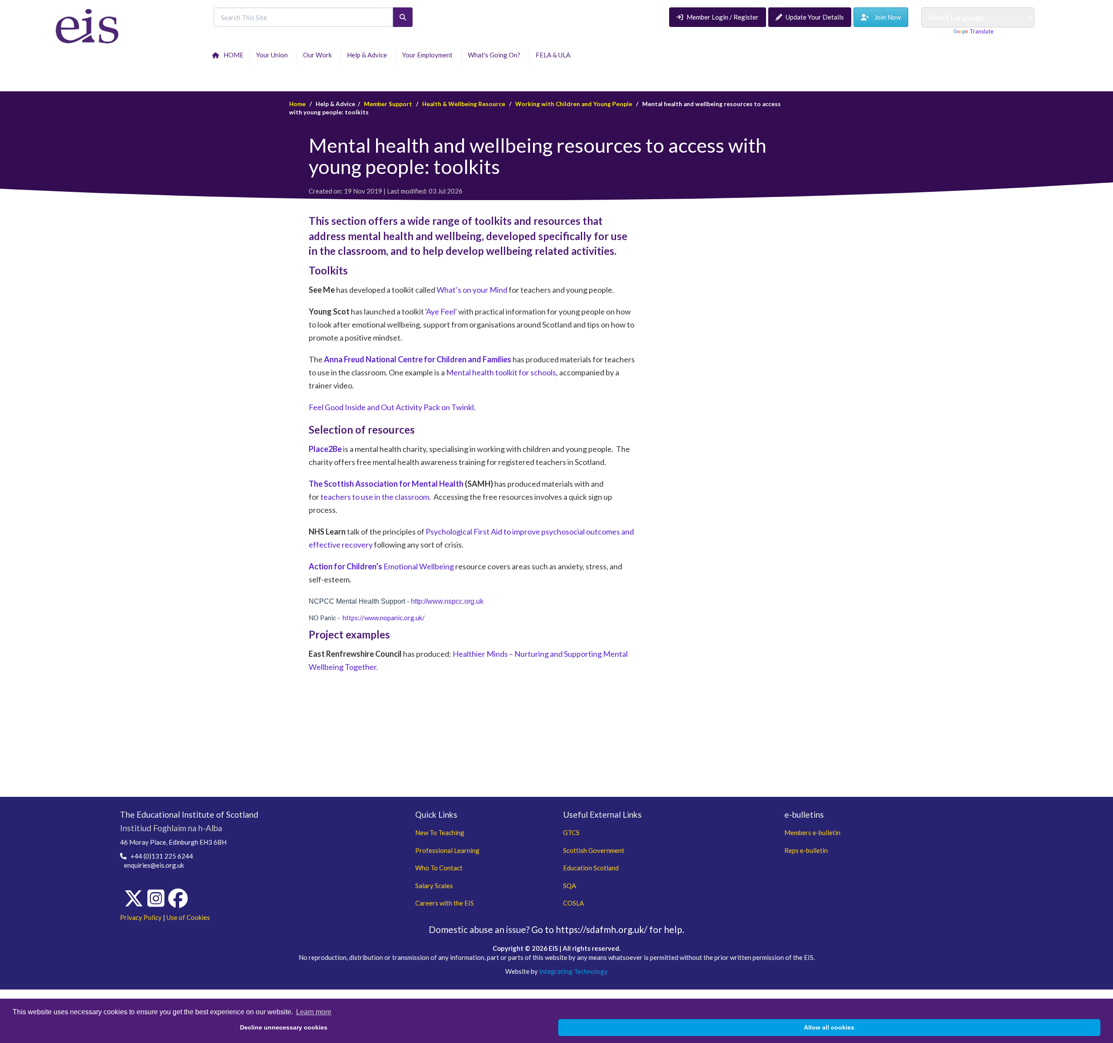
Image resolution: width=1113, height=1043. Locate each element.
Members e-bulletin (812, 832)
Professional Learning (447, 850)
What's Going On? (495, 55)
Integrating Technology (573, 971)
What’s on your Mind (472, 289)
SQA (569, 885)
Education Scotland (591, 868)
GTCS (571, 832)
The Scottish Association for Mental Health (386, 483)
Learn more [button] (313, 1012)
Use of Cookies (188, 917)
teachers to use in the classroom (374, 496)
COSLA (573, 903)
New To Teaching (439, 832)
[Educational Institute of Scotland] (87, 25)
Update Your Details (815, 17)
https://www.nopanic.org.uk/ (384, 618)
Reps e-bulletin (806, 850)
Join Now (885, 17)
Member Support (388, 103)
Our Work (318, 55)
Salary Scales (434, 885)
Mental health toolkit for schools (501, 372)
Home (297, 103)
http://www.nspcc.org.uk (447, 601)
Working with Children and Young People (573, 103)
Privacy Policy (141, 917)
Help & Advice (368, 55)
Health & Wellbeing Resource (463, 103)
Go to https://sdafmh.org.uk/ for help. (607, 929)
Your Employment (428, 55)
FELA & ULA (554, 55)
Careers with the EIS (444, 903)
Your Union (273, 55)
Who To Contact (439, 868)
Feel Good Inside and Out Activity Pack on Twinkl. (392, 407)
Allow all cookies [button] (829, 1027)
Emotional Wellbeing (381, 566)
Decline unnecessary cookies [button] (283, 1027)
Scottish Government (593, 850)
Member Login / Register (722, 17)
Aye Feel (440, 311)
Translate (981, 31)
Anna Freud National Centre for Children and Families (417, 359)
